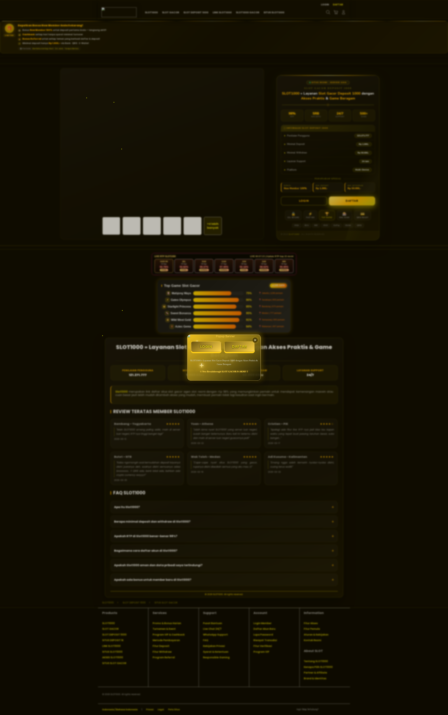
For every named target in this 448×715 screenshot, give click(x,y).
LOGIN (206, 346)
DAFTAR (239, 346)
